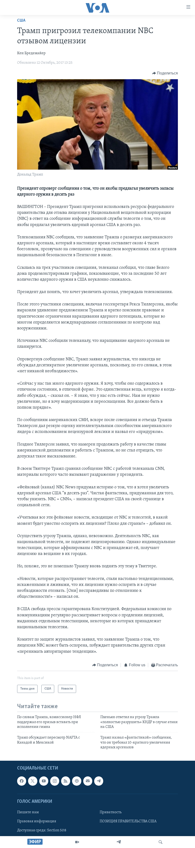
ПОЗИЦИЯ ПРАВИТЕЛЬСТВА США (128, 821)
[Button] (165, 73)
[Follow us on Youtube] (43, 781)
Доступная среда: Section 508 (41, 831)
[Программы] (77, 842)
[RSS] (65, 781)
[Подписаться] (87, 781)
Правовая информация (36, 821)
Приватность (111, 812)
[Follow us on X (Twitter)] (32, 781)
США (21, 21)
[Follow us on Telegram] (98, 781)
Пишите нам (28, 812)
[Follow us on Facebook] (21, 781)
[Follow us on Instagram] (54, 781)
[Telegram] (118, 842)
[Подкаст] (76, 781)
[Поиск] (160, 842)
